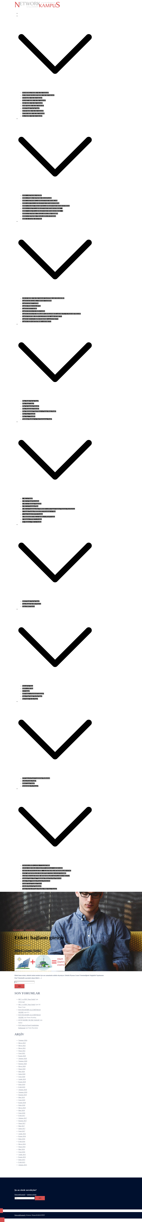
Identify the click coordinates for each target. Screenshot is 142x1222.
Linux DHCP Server (28, 606)
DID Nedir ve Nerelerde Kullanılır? (33, 693)
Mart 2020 (21, 1071)
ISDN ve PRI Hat (27, 688)
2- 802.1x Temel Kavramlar (30, 501)
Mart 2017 (21, 1126)
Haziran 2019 (22, 1095)
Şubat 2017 (21, 1128)
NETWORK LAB (24, 118)
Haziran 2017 (22, 1121)
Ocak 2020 (21, 1076)
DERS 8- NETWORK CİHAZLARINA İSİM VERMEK (40, 213)
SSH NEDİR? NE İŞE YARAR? (32, 103)
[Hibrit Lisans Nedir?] (39, 970)
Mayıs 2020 (22, 1066)
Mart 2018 (21, 1110)
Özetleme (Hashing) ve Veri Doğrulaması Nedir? (37, 419)
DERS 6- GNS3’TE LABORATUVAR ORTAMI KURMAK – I (42, 208)
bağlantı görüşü (30, 930)
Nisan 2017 (21, 1123)
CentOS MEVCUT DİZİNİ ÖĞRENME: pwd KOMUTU (40, 319)
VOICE (20, 609)
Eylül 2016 (21, 1141)
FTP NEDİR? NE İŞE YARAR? (32, 98)
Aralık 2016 (22, 1134)
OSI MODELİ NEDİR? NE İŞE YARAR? (35, 93)
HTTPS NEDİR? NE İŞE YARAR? (33, 113)
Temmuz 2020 (22, 1061)
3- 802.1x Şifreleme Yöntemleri (31, 504)
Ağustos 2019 (22, 1090)
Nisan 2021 (21, 1051)
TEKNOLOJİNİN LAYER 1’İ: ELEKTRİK (36, 865)
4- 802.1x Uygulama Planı (30, 506)
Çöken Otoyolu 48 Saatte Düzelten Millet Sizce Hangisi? (39, 889)
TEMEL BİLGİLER (24, 16)
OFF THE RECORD (25, 788)
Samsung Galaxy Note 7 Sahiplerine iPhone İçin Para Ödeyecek (41, 878)
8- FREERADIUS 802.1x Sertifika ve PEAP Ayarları (38, 517)
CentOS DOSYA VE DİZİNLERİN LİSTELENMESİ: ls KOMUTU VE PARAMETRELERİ (51, 314)
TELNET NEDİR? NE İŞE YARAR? (34, 100)
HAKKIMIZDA (23, 13)
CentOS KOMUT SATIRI (30, 303)
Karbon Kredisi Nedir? (29, 781)
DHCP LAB (22, 524)
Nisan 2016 (21, 1147)
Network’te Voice (27, 686)
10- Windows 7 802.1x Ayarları (31, 522)
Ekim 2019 (21, 1084)
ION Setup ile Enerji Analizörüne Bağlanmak (36, 778)
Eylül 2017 (21, 1115)
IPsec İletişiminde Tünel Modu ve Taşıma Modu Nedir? (39, 411)
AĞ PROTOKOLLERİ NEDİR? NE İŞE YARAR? (38, 95)
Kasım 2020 (22, 1056)
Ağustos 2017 (22, 1118)
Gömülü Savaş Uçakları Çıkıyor (32, 883)
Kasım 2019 (22, 1082)
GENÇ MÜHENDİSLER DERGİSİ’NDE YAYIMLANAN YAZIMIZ (44, 873)
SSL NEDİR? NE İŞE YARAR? (32, 116)
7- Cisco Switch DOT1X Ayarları (32, 514)
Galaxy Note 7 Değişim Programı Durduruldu (36, 881)
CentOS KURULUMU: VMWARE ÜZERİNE (37, 301)
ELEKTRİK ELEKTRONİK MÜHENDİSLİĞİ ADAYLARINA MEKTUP (46, 876)
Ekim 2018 (21, 1105)
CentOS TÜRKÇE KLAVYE (31, 306)
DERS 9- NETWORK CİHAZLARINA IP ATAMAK (39, 216)
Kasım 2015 (22, 1157)
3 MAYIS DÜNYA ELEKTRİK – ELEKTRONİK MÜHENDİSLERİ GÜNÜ (46, 870)
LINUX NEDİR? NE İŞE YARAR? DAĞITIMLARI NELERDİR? (43, 298)
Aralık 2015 (22, 1154)
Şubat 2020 (21, 1074)
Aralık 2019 (22, 1079)
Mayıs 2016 (22, 1144)
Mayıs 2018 (22, 1108)
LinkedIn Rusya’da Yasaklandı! (31, 886)
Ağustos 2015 (22, 1165)
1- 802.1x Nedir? (27, 498)
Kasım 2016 (22, 1136)
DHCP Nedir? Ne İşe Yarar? (31, 108)
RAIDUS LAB (23, 422)
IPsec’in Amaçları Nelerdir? (30, 406)
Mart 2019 (21, 1097)
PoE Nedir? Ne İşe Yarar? (30, 699)
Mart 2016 (21, 1149)
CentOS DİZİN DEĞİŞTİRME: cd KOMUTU (36, 321)
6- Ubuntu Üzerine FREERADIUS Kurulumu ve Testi (39, 511)
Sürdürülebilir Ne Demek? (30, 786)
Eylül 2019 (21, 1087)
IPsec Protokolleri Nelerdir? (30, 409)
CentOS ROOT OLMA (29, 308)
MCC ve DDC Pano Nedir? (26, 999)
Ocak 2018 (21, 1113)
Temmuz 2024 (22, 1040)
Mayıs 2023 (22, 1043)
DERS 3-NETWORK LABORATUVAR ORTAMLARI (39, 200)
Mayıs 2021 (22, 1048)
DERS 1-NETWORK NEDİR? (32, 195)
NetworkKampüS (18, 930)
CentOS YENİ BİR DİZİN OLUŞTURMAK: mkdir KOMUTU (42, 316)
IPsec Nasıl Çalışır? (28, 403)
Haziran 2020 (22, 1064)
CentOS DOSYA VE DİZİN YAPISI (33, 311)
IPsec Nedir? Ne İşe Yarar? (30, 401)
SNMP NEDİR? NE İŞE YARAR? (33, 105)
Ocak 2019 (21, 1100)
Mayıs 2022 (22, 1045)
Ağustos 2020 (22, 1058)
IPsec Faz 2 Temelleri (28, 414)
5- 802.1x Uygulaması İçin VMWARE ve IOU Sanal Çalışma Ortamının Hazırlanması (48, 509)
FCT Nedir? (26, 691)
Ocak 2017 (21, 1131)
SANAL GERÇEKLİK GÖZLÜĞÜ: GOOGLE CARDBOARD (42, 868)
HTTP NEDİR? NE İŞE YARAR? (33, 111)
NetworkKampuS (20, 1215)
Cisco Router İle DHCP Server (31, 604)
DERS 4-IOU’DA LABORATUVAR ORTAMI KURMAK (40, 203)
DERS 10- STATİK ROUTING (32, 219)
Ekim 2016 (21, 1139)
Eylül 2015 (21, 1162)
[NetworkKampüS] (37, 9)
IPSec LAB (22, 324)
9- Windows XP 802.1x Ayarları (32, 519)
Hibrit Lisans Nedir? (28, 783)
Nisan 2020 (21, 1069)
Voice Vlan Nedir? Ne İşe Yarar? (32, 696)
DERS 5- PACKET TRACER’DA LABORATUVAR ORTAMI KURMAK (46, 206)
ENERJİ (21, 701)
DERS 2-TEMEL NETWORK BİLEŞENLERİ (37, 198)
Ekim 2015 (21, 1160)
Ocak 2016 (21, 1152)
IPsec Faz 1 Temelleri (28, 416)
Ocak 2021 (21, 1053)
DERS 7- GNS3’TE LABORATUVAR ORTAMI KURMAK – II (42, 211)
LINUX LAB (22, 221)
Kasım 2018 (22, 1102)
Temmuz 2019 (22, 1092)
